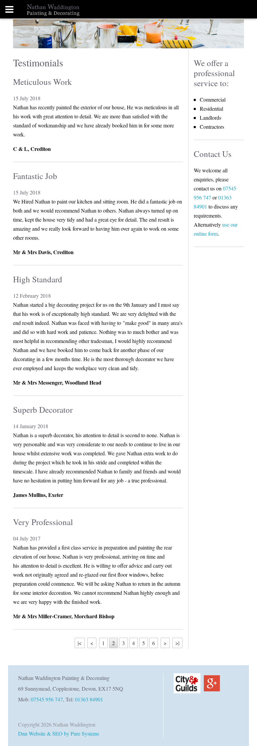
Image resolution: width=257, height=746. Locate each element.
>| (177, 642)
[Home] (40, 9)
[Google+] (210, 682)
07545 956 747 (47, 699)
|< (80, 642)
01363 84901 (89, 699)
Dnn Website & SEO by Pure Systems (58, 733)
